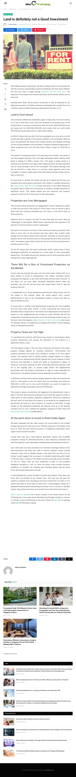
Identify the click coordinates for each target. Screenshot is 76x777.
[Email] (5, 109)
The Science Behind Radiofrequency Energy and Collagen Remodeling (40, 751)
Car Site (57, 500)
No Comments (52, 24)
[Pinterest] (5, 104)
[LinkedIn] (5, 99)
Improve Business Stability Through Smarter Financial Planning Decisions (41, 740)
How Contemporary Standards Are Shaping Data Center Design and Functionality (44, 729)
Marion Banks (13, 24)
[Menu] (5, 3)
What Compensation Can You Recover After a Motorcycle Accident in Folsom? (42, 680)
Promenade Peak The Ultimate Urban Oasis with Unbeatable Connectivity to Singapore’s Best (20, 610)
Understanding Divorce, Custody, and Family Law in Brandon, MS (38, 690)
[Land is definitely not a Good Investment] (38, 56)
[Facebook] (5, 89)
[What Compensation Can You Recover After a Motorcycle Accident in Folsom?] (8, 682)
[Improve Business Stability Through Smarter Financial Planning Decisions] (8, 743)
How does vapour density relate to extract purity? (33, 719)
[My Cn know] (38, 3)
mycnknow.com (49, 770)
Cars (17, 503)
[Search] (71, 3)
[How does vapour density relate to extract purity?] (8, 721)
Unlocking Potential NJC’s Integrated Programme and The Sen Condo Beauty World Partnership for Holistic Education (55, 610)
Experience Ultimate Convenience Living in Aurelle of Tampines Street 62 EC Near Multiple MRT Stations (19, 642)
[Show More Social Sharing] (48, 30)
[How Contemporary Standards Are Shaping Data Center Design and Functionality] (8, 732)
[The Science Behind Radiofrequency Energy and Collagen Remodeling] (8, 753)
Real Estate (8, 14)
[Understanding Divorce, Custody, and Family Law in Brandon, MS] (8, 693)
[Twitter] (5, 94)
